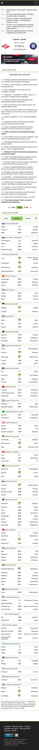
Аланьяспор (34, 390)
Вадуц (3, 458)
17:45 (19, 360)
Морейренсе (34, 338)
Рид (37, 428)
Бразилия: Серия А (10, 565)
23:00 (19, 631)
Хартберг (3, 428)
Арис (2, 551)
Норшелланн (5, 543)
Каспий (3, 647)
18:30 (19, 271)
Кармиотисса (5, 620)
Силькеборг (4, 536)
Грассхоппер (34, 458)
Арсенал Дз (4, 469)
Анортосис (35, 617)
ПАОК (36, 554)
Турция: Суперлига (10, 387)
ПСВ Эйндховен (33, 349)
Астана (36, 653)
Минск (36, 476)
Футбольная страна (20, 739)
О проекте (7, 726)
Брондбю (35, 543)
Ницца (36, 320)
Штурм (36, 426)
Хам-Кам (3, 522)
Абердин (3, 688)
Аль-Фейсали (34, 418)
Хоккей (13, 731)
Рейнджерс (34, 688)
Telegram (15, 745)
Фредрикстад (34, 525)
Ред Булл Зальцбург (7, 431)
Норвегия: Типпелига (11, 499)
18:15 (19, 324)
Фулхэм (35, 263)
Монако (3, 327)
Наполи (3, 293)
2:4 (19, 469)
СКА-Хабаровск (5, 240)
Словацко (35, 492)
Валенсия (35, 282)
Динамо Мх (34, 232)
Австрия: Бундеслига (11, 422)
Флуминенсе (34, 569)
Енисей (3, 243)
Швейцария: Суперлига (12, 452)
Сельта (3, 285)
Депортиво (4, 282)
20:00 (19, 232)
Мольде (35, 507)
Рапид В (3, 426)
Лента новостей (24, 728)
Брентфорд (35, 267)
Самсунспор (4, 396)
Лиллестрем (4, 525)
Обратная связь (17, 726)
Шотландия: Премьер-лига (13, 684)
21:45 (19, 296)
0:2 (19, 240)
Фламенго (4, 575)
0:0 (19, 243)
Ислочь (36, 472)
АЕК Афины (34, 560)
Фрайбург (4, 308)
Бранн (36, 516)
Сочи (2, 246)
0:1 (19, 688)
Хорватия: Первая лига (12, 589)
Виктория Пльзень (6, 492)
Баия (2, 584)
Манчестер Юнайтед (7, 271)
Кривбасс (35, 439)
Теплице (3, 489)
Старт (2, 510)
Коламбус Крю (5, 606)
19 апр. (26, 207)
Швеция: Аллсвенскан (11, 657)
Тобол (36, 647)
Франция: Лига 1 (9, 316)
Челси (3, 258)
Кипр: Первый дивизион (12, 614)
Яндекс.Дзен (8, 745)
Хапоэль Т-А (34, 680)
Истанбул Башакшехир (7, 393)
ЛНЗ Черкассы (5, 443)
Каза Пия (4, 338)
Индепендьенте (6, 634)
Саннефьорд (5, 516)
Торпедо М (35, 240)
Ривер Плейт (34, 628)
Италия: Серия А (10, 290)
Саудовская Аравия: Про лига (14, 411)
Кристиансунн (34, 522)
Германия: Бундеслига (11, 304)
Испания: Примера (10, 276)
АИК (2, 661)
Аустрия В (35, 431)
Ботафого (35, 575)
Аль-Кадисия (5, 418)
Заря (2, 447)
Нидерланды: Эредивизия (13, 345)
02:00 (19, 609)
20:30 (19, 282)
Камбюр (3, 363)
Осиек (3, 592)
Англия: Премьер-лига (11, 254)
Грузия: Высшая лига (11, 668)
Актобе (36, 650)
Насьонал (4, 335)
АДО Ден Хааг (33, 357)
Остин (36, 603)
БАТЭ (2, 476)
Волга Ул (35, 249)
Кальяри (3, 296)
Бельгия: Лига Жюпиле (12, 368)
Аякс (36, 360)
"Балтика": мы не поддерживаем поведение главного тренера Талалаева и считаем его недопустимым (20, 26)
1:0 (19, 439)
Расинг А (35, 638)
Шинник (35, 243)
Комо (36, 293)
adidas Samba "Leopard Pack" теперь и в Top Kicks (20, 197)
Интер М (35, 296)
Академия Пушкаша (7, 407)
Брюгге (36, 371)
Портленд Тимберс (6, 603)
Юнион (3, 379)
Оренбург (23, 39)
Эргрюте (35, 663)
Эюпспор (3, 390)
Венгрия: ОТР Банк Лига (12, 400)
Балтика (35, 227)
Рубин (3, 232)
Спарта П (3, 495)
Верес (36, 443)
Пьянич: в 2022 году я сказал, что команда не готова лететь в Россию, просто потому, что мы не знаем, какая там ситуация (19, 112)
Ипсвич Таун (34, 271)
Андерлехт (35, 379)
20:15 (19, 382)
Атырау (3, 653)
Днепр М (3, 472)
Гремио (3, 581)
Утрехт (3, 349)
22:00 (19, 572)
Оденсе (35, 533)
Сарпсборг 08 (34, 513)
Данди (3, 691)
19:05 (19, 415)
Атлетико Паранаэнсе (7, 569)
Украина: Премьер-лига (12, 436)
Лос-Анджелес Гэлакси (31, 600)
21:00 (19, 363)
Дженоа (35, 299)
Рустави (35, 672)
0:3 (19, 227)
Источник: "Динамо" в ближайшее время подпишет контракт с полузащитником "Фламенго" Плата (19, 20)
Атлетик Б (35, 285)
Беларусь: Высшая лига (12, 466)
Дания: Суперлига (10, 530)
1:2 (19, 455)
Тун (37, 461)
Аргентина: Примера (11, 625)
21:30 (19, 393)
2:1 (19, 371)
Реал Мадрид (5, 279)
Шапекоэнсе (34, 581)
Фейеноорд (4, 357)
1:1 (19, 533)
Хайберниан (34, 691)
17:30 (19, 229)
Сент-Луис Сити (5, 609)
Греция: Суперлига (10, 548)
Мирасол (3, 578)
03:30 (19, 638)
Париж (3, 320)
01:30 (19, 584)
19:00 (19, 390)
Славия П (35, 495)
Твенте (36, 363)
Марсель (35, 327)
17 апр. (13, 207)
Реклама (7, 731)
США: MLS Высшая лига (12, 597)
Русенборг (35, 503)
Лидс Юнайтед (5, 267)
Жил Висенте (34, 341)
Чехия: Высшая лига (11, 481)
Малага (35, 279)
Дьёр (36, 404)
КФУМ (36, 510)
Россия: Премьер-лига (19, 49)
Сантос (36, 572)
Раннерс (3, 539)
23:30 (19, 606)
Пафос (36, 620)
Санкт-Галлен (5, 461)
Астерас (3, 557)
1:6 (19, 349)
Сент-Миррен (5, 696)
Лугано (36, 455)
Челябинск (34, 246)
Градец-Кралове (33, 485)
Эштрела (35, 335)
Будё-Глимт (4, 503)
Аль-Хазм (4, 415)
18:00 (19, 246)
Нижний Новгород (6, 249)
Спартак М (16, 39)
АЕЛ (2, 617)
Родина (3, 227)
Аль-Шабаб (34, 415)
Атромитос (4, 554)
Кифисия (3, 560)
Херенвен (35, 352)
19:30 (19, 293)
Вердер (36, 308)
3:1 (19, 600)
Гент (2, 371)
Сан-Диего (4, 600)
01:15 (19, 634)
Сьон (2, 455)
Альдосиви (34, 631)
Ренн (2, 324)
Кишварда (4, 404)
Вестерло (4, 382)
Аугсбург (3, 311)
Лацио (3, 299)
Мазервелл (34, 696)
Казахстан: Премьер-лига (12, 644)
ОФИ (36, 551)
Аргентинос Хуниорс (7, 631)
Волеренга (4, 507)
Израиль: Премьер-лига (12, 676)
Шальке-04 (35, 311)
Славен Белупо (33, 592)
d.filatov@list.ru (22, 743)
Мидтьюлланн (34, 536)
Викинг (3, 519)
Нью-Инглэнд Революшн (31, 606)
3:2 (19, 661)
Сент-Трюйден (34, 375)
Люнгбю (3, 533)
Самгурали (4, 672)
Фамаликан (4, 341)
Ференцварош (34, 407)
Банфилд (3, 628)
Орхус (36, 539)
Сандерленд (5, 263)
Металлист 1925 (33, 447)
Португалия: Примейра (12, 332)
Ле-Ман (36, 324)
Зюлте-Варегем (33, 382)
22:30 (19, 285)
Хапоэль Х (4, 680)
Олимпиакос (34, 557)
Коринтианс (4, 572)
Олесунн (35, 519)
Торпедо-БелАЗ (33, 469)
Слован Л (4, 485)
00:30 (19, 578)
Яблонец (35, 489)
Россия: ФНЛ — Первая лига (13, 237)
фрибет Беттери (27, 706)
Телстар (3, 360)
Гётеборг (3, 663)
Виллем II (4, 352)
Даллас (35, 609)
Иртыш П (3, 650)
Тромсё (3, 513)
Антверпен (4, 375)
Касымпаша (34, 393)
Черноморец (4, 439)
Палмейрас (34, 578)
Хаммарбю (35, 661)
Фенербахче (34, 396)
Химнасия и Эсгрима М (31, 634)
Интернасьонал (33, 584)
